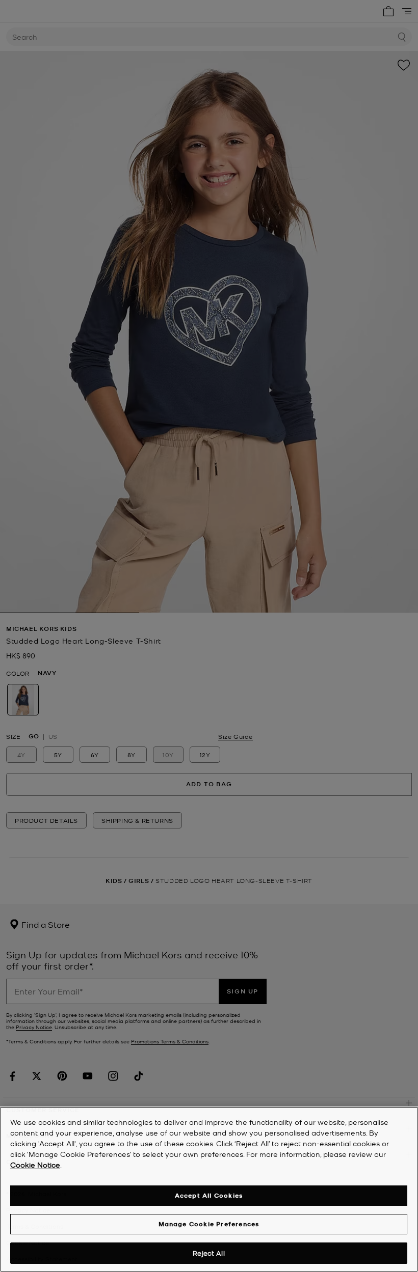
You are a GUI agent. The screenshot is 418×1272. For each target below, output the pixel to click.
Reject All (208, 1253)
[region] (209, 1189)
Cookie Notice (35, 1164)
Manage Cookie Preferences (209, 1224)
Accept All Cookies (209, 1195)
